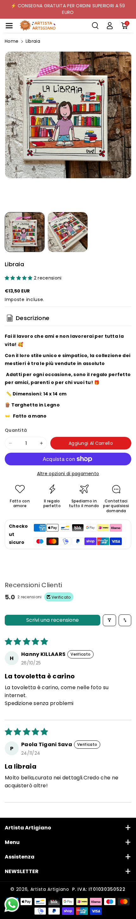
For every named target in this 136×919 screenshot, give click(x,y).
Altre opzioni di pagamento (68, 473)
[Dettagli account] (110, 26)
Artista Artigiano (49, 889)
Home (11, 41)
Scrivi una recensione (52, 620)
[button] (9, 26)
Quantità (16, 430)
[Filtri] (109, 620)
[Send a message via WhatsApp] (12, 904)
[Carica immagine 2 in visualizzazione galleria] (68, 232)
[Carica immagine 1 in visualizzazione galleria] (25, 232)
